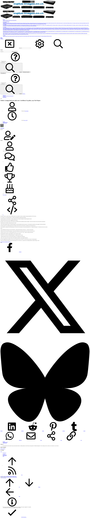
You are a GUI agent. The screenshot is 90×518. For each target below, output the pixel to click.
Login (1, 451)
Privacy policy (4, 455)
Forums (1, 448)
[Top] (12, 465)
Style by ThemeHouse (3, 477)
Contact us (4, 448)
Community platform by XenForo (8, 476)
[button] (15, 61)
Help (3, 456)
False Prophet (2, 128)
